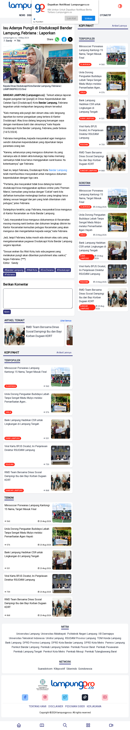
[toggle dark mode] (120, 6)
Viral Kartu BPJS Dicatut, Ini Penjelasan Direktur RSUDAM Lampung (25, 448)
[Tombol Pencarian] (65, 726)
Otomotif (105, 15)
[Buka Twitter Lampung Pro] (65, 697)
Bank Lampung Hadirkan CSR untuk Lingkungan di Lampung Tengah (23, 422)
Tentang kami (37, 706)
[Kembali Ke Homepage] (19, 726)
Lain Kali (71, 18)
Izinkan (88, 18)
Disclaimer (55, 706)
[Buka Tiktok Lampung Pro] (85, 697)
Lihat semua (65, 321)
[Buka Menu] (88, 726)
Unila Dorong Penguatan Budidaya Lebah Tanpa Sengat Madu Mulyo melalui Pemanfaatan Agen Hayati (26, 532)
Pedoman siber (75, 706)
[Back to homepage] (30, 6)
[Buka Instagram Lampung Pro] (45, 697)
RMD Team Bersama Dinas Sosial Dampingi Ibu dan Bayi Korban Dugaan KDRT (25, 476)
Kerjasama (94, 706)
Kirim (7, 312)
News (22, 15)
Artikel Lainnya (64, 352)
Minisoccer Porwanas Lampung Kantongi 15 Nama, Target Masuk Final (25, 370)
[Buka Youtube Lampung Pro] (105, 697)
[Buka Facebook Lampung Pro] (25, 697)
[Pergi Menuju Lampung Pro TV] (111, 726)
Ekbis (30, 15)
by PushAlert (38, 21)
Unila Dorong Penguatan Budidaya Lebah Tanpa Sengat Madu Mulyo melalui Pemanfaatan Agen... (26, 398)
